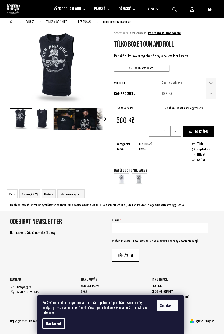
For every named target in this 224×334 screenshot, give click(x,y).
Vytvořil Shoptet (205, 321)
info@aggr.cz (25, 286)
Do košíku (201, 131)
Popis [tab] (12, 194)
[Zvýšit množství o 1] (175, 131)
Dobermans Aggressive (189, 107)
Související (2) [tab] (30, 194)
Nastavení (53, 323)
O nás (84, 291)
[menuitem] (69, 9)
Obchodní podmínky (162, 291)
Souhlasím (167, 305)
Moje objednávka (90, 285)
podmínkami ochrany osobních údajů (175, 240)
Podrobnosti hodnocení (164, 33)
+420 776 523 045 (27, 292)
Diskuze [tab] (48, 194)
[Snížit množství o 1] (154, 131)
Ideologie (157, 285)
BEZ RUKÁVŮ (145, 144)
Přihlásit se (125, 255)
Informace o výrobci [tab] (71, 194)
